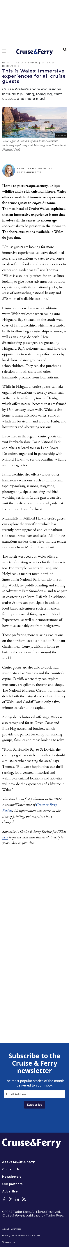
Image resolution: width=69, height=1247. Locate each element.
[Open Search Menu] (65, 49)
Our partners (12, 1184)
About (18, 1162)
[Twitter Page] (11, 1199)
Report (7, 62)
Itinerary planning (26, 62)
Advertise (10, 1191)
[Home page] (34, 52)
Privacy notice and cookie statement (21, 1235)
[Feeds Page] (24, 1199)
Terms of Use (8, 1242)
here (5, 837)
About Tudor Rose (11, 1228)
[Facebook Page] (4, 1199)
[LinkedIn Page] (17, 1199)
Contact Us (11, 1169)
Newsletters (11, 1176)
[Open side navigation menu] (4, 51)
